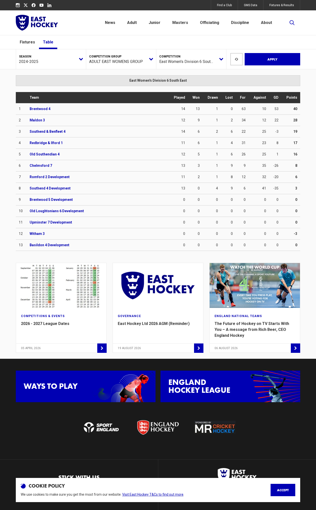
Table (48, 42)
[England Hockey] (37, 23)
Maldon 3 (37, 120)
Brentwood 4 (40, 109)
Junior (154, 22)
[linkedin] (49, 5)
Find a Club (224, 5)
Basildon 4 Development (49, 245)
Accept (283, 490)
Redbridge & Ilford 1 (46, 143)
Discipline (240, 22)
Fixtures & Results (281, 5)
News (110, 22)
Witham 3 (37, 234)
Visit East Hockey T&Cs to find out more (152, 494)
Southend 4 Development (50, 188)
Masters (180, 22)
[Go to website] (214, 427)
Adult (132, 22)
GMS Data (250, 5)
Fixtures (27, 42)
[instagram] (18, 5)
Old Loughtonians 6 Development (57, 211)
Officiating (209, 22)
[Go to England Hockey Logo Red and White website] (158, 427)
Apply (272, 59)
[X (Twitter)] (26, 5)
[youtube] (41, 5)
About (266, 22)
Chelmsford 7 (41, 166)
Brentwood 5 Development (51, 200)
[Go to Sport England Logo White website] (101, 427)
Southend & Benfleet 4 (47, 131)
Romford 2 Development (50, 177)
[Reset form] (236, 59)
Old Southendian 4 (44, 154)
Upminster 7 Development (51, 222)
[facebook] (34, 5)
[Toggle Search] (292, 22)
